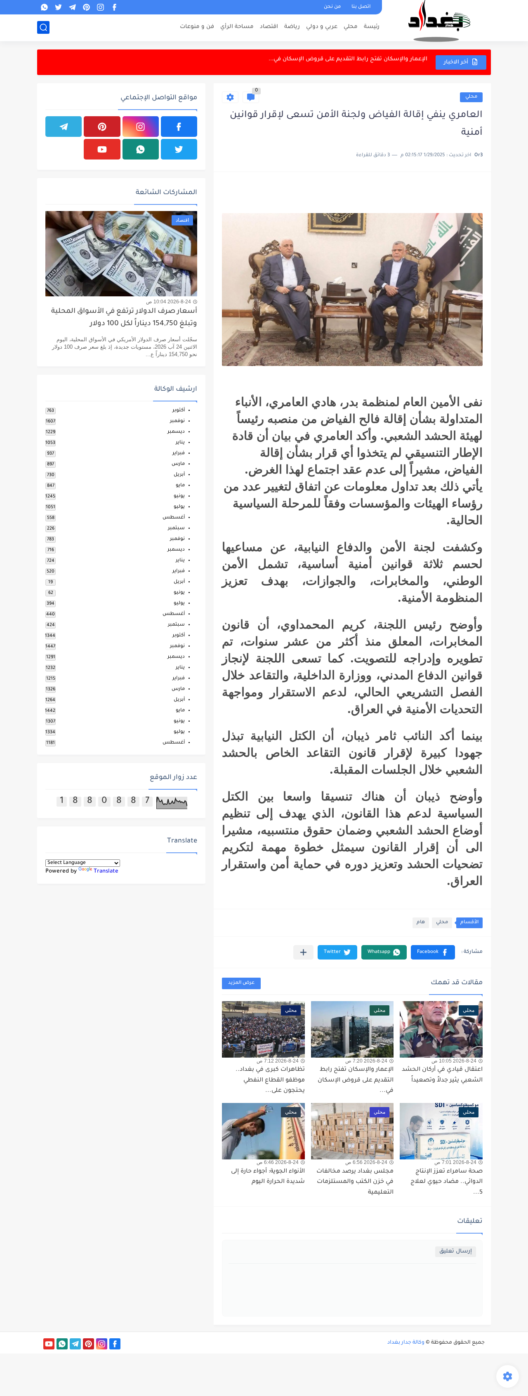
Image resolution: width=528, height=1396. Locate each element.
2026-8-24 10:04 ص (168, 302)
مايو (180, 485)
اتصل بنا (360, 7)
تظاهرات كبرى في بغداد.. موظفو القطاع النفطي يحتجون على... (270, 1080)
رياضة (292, 27)
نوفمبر (177, 421)
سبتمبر (176, 528)
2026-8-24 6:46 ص (278, 1162)
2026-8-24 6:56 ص (366, 1162)
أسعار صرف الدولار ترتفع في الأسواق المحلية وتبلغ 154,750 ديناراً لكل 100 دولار (124, 318)
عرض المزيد (241, 983)
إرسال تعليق (455, 1251)
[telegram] (72, 7)
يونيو (179, 496)
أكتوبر (178, 410)
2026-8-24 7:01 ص (455, 1162)
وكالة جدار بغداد (405, 1343)
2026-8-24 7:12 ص (278, 1061)
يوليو (179, 507)
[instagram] (100, 7)
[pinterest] (86, 7)
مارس (178, 464)
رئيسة (372, 27)
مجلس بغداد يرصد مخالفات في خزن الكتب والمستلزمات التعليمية (355, 1182)
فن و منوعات (197, 27)
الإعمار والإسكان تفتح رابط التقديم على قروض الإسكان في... (356, 1080)
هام (421, 922)
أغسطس (174, 518)
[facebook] (114, 7)
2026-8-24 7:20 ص (366, 1061)
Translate (106, 871)
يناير (180, 443)
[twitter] (58, 7)
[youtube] (102, 149)
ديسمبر (176, 432)
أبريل (179, 475)
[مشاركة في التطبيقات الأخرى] (303, 952)
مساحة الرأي (237, 27)
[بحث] (43, 27)
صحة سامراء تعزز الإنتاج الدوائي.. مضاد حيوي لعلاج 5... (446, 1182)
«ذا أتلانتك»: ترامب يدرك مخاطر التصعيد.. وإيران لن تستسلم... (344, 62)
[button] (433, 952)
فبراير (178, 453)
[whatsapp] (44, 7)
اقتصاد (269, 27)
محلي (351, 27)
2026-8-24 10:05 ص (453, 1061)
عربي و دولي (321, 27)
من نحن (332, 7)
